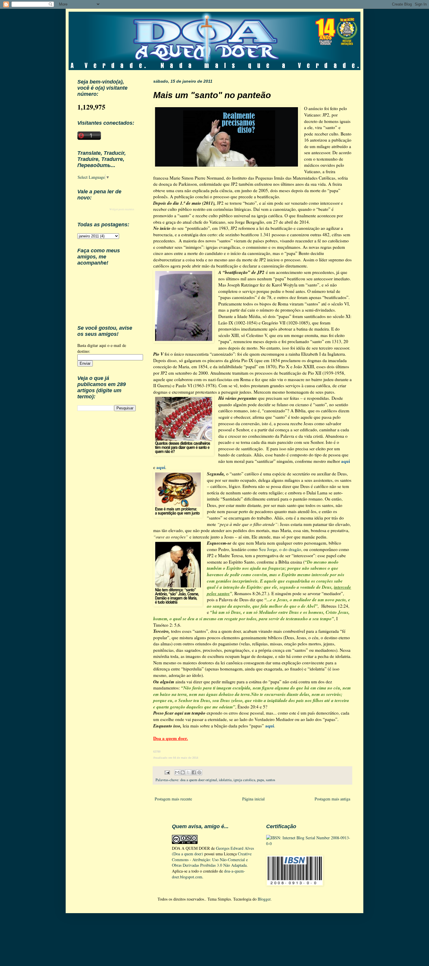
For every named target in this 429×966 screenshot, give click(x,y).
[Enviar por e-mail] (177, 772)
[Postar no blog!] (183, 772)
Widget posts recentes (121, 209)
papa (260, 779)
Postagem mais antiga (332, 799)
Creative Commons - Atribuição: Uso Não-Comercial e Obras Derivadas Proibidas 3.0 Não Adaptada (212, 859)
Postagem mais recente (173, 799)
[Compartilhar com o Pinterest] (199, 772)
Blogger (264, 899)
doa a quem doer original (198, 779)
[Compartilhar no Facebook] (194, 772)
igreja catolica (244, 779)
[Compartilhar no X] (188, 772)
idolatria (225, 779)
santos (270, 779)
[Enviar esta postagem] (167, 771)
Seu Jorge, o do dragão (280, 549)
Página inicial (253, 799)
